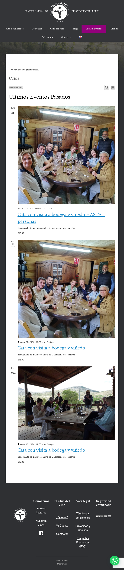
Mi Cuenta (62, 525)
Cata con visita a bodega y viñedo (51, 348)
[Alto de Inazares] (62, 12)
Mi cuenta (47, 37)
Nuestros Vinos (41, 523)
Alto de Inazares (15, 29)
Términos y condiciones (83, 515)
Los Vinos (37, 29)
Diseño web (62, 563)
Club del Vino (57, 29)
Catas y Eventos (94, 29)
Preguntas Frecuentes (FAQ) (83, 542)
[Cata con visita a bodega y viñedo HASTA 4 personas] (66, 155)
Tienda (114, 29)
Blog (75, 29)
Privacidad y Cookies (82, 528)
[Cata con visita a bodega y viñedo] (66, 289)
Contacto (66, 37)
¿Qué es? (62, 517)
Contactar (62, 534)
